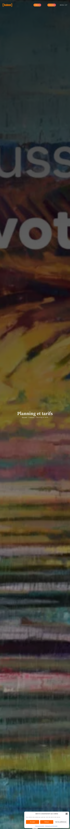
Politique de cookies (39, 826)
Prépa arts (37, 5)
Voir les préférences (60, 822)
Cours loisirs (51, 5)
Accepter (32, 822)
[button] (66, 814)
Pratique (31, 417)
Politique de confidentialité (51, 826)
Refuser (46, 822)
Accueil (24, 417)
